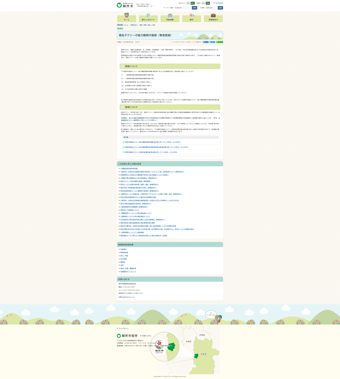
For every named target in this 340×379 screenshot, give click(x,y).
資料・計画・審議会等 (128, 268)
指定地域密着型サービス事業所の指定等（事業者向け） (140, 191)
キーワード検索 (168, 7)
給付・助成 (124, 255)
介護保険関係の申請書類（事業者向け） (135, 207)
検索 (194, 7)
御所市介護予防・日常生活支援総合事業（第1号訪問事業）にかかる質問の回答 (148, 226)
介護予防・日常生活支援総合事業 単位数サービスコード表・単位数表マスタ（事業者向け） (153, 171)
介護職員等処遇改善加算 (129, 168)
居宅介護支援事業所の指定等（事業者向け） (136, 203)
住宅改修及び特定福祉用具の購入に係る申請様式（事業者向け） (143, 219)
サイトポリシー (123, 328)
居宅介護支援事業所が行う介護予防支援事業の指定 (138, 197)
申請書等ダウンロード (128, 271)
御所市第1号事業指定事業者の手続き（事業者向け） (139, 187)
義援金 (123, 262)
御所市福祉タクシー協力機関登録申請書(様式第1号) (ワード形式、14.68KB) (153, 142)
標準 (188, 3)
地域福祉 (124, 249)
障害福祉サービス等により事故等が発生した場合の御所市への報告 (144, 235)
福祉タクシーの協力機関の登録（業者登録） (136, 181)
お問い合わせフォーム (126, 297)
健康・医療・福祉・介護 (147, 25)
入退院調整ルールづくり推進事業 (132, 232)
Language (219, 3)
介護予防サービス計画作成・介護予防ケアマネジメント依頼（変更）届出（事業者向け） (152, 194)
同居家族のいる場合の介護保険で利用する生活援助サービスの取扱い (145, 175)
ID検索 (202, 7)
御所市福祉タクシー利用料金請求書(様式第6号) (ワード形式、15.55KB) (151, 152)
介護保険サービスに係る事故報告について (135, 216)
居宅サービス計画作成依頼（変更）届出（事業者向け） (140, 184)
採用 (122, 265)
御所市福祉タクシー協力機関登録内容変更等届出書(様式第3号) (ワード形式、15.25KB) (156, 147)
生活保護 (124, 258)
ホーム (126, 25)
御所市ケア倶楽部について (130, 210)
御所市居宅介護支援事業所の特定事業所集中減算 (138, 222)
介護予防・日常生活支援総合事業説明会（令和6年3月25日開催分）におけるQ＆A (150, 200)
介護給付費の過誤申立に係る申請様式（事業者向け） (139, 178)
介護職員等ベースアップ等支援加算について (136, 213)
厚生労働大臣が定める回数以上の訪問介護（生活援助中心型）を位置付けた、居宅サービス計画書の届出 (157, 229)
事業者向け (134, 25)
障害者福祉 (124, 252)
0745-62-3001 (131, 343)
